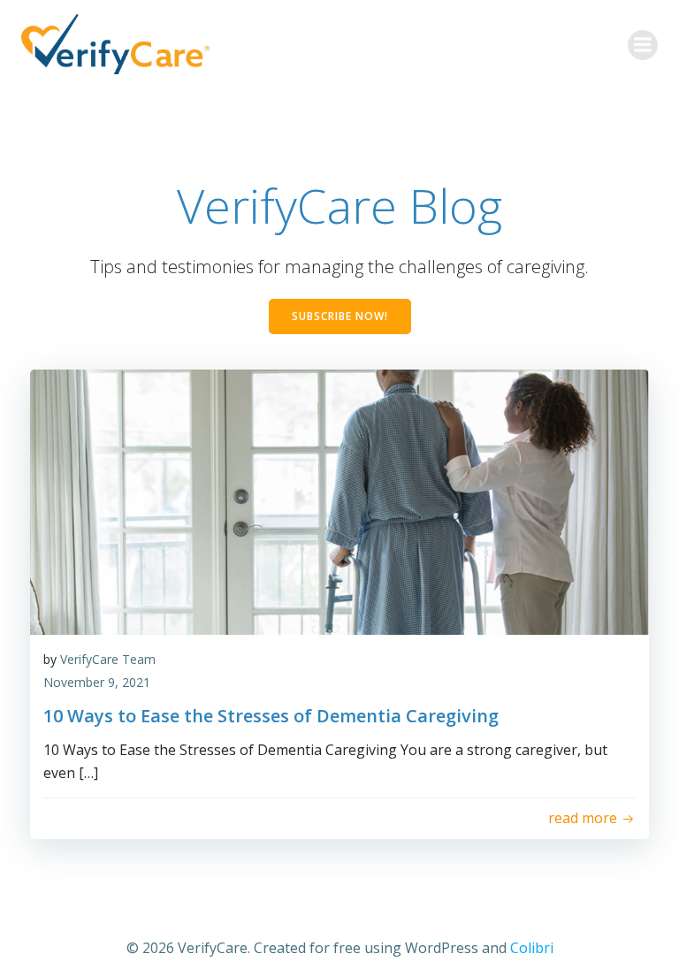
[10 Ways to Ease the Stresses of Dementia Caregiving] (339, 500)
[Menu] (643, 45)
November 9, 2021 (96, 682)
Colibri (531, 948)
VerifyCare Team (108, 659)
